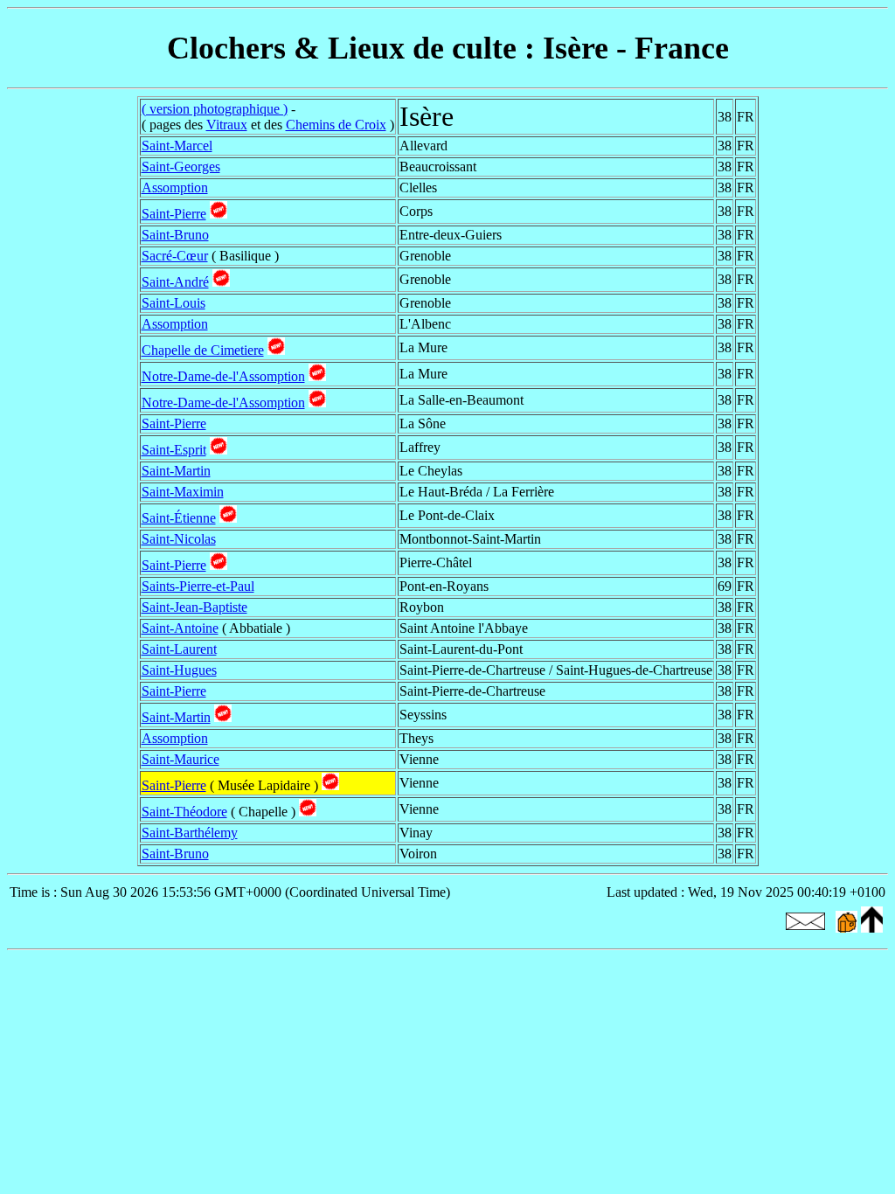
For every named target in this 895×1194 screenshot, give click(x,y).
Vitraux (226, 124)
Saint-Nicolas (179, 538)
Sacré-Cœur (175, 255)
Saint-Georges (181, 166)
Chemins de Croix (336, 124)
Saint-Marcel (177, 145)
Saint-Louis (173, 302)
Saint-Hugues (179, 670)
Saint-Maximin (183, 491)
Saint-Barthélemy (190, 832)
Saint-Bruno (175, 234)
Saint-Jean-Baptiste (194, 607)
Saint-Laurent (179, 649)
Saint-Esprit (174, 449)
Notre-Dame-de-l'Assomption (223, 376)
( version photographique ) (215, 108)
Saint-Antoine (180, 628)
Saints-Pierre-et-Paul (198, 586)
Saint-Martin (176, 470)
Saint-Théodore (184, 811)
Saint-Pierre (174, 213)
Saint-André (175, 281)
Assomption (175, 187)
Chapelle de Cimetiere (203, 350)
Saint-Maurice (180, 759)
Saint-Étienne (179, 517)
